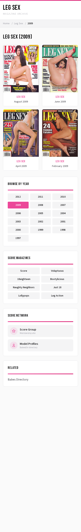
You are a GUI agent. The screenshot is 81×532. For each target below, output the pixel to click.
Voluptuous (57, 271)
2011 (40, 197)
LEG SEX (12, 8)
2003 (18, 222)
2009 (18, 205)
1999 (40, 230)
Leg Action (57, 296)
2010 (63, 197)
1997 (18, 238)
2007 (63, 205)
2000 (18, 230)
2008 (40, 205)
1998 (63, 230)
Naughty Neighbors (23, 287)
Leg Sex (19, 23)
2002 (40, 222)
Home (6, 23)
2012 (18, 197)
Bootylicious (57, 279)
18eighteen (23, 279)
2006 (18, 213)
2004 (63, 213)
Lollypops (23, 296)
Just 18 (57, 287)
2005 (40, 213)
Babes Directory (18, 379)
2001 (63, 222)
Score (23, 271)
